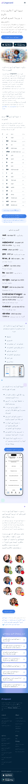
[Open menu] (24, 2)
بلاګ (16, 738)
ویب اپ (17, 731)
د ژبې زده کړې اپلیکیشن (14, 449)
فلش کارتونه (19, 718)
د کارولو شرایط (19, 751)
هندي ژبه (13, 106)
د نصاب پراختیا (6, 725)
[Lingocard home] (7, 2)
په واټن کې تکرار (20, 720)
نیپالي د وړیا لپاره (12, 37)
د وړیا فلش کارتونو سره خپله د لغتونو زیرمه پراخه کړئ (13, 216)
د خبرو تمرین (9, 611)
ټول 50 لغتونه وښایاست (11, 210)
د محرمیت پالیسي (20, 749)
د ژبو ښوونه (5, 718)
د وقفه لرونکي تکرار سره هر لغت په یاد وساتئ (14, 221)
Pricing (17, 741)
